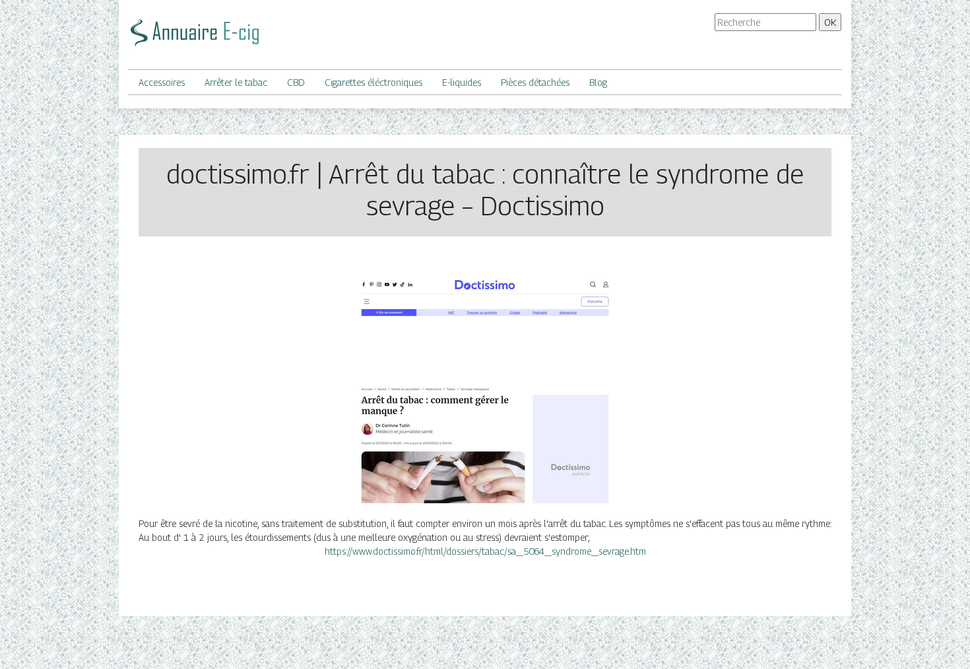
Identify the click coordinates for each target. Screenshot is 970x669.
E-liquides (461, 82)
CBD (296, 82)
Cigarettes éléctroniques (373, 82)
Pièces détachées (535, 82)
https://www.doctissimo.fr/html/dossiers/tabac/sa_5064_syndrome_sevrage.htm (485, 551)
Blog (598, 82)
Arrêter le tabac (236, 82)
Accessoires (162, 82)
